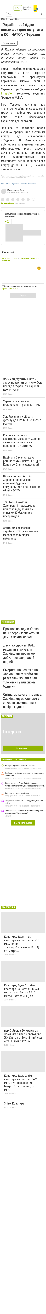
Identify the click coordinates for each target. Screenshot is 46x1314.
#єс (2, 184)
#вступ (24, 184)
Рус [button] (9, 14)
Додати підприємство (23, 823)
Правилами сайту (10, 288)
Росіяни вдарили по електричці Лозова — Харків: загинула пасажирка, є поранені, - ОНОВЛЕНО (21, 441)
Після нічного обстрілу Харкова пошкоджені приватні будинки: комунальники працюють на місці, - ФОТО (22, 483)
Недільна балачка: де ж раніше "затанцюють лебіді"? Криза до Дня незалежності (22, 461)
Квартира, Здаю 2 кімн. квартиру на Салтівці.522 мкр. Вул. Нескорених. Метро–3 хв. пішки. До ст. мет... (21, 1082)
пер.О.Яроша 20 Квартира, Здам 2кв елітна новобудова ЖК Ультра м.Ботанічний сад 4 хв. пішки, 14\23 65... (23, 1036)
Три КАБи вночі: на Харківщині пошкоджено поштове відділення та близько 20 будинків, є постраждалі (19, 509)
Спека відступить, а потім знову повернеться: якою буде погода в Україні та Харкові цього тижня (22, 384)
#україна (15, 184)
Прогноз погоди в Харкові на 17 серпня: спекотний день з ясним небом (22, 633)
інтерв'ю (6, 93)
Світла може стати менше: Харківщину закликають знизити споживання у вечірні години (22, 700)
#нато (8, 184)
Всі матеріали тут (23, 748)
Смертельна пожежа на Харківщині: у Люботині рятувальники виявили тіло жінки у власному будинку (20, 678)
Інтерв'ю (12, 732)
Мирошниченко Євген (15, 190)
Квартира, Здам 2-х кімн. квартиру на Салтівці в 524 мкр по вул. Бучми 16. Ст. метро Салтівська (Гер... (21, 991)
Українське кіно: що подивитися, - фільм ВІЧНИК (21, 403)
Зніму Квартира (14, 1103)
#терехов (32, 184)
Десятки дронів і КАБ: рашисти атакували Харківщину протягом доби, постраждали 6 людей (19, 653)
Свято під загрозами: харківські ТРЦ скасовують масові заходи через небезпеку (20, 533)
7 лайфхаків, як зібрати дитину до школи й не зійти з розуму (22, 420)
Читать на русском (9, 43)
